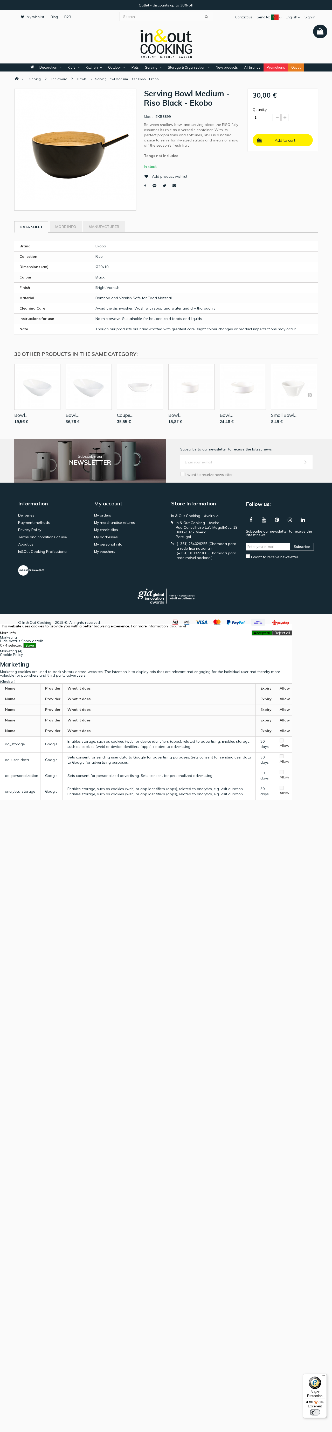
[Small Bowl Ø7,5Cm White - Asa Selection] (294, 387)
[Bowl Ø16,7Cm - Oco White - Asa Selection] (243, 387)
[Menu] (324, 1377)
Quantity (260, 109)
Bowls (82, 79)
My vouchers (104, 551)
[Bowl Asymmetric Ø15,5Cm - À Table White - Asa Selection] (37, 387)
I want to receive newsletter (209, 474)
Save (29, 645)
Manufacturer (104, 226)
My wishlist (35, 17)
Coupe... (125, 415)
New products (227, 67)
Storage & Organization (186, 67)
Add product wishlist (169, 176)
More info (65, 226)
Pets (135, 67)
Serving (151, 67)
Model (149, 116)
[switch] (315, 1412)
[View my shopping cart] (320, 31)
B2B (67, 17)
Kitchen (92, 67)
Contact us (243, 17)
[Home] (17, 79)
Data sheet (31, 227)
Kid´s (71, 67)
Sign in (310, 17)
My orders (102, 515)
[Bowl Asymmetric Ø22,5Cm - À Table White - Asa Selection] (89, 387)
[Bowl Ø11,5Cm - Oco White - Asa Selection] (191, 387)
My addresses (106, 537)
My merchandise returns (114, 522)
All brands (252, 67)
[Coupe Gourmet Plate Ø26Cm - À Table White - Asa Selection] (140, 387)
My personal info (108, 544)
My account (108, 503)
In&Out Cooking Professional (42, 551)
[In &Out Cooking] (166, 43)
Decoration (48, 67)
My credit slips (106, 529)
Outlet (296, 67)
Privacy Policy (29, 529)
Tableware (59, 79)
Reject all (282, 633)
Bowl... (20, 415)
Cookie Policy (11, 654)
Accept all (262, 633)
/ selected (11, 645)
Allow (284, 745)
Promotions (276, 67)
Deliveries (26, 515)
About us (25, 544)
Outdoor (114, 67)
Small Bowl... (283, 415)
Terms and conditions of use (42, 537)
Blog (54, 17)
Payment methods (34, 522)
